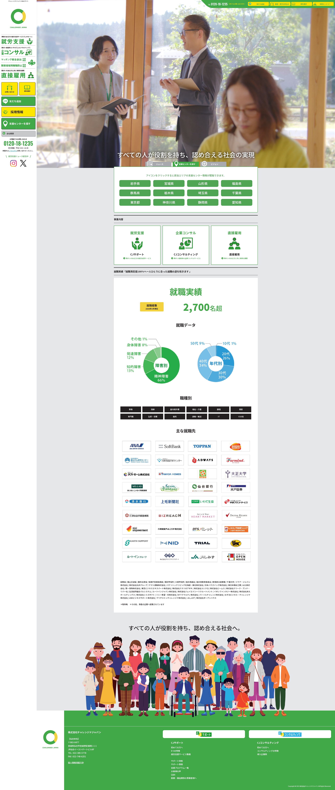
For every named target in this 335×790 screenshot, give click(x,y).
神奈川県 (169, 202)
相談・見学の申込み (282, 4)
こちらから (13, 151)
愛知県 (236, 202)
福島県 (236, 183)
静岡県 (203, 202)
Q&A (173, 774)
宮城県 (169, 183)
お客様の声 (176, 771)
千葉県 (236, 193)
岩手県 (135, 183)
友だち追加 (260, 4)
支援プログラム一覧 (180, 768)
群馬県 (135, 193)
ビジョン (214, 164)
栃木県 (169, 193)
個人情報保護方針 (76, 762)
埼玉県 (203, 193)
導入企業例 (262, 754)
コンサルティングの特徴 (268, 751)
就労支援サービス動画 (181, 754)
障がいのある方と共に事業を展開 (236, 258)
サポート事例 (177, 764)
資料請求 (303, 4)
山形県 (203, 183)
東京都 (135, 202)
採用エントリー (325, 4)
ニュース (159, 164)
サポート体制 (177, 761)
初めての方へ (177, 747)
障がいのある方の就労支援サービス (138, 258)
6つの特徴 (175, 751)
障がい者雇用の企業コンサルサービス (187, 258)
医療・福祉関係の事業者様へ (184, 778)
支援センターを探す (187, 164)
